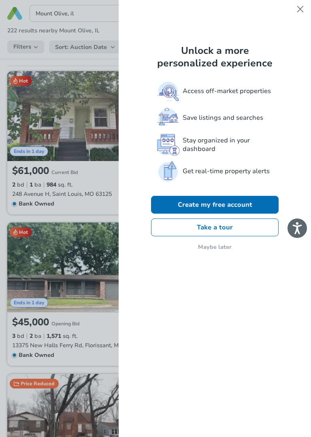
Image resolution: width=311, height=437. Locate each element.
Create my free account (215, 204)
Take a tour (215, 227)
